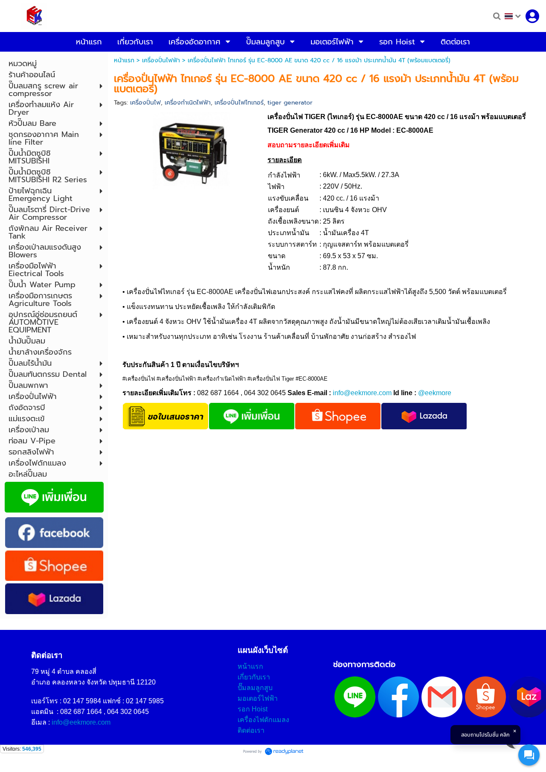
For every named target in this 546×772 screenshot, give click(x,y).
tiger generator (290, 102)
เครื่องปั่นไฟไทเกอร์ (239, 102)
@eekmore (434, 392)
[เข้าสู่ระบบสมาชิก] (532, 16)
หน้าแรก (124, 60)
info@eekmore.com (362, 392)
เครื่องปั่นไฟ (145, 102)
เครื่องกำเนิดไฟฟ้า (188, 102)
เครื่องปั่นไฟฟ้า (161, 60)
